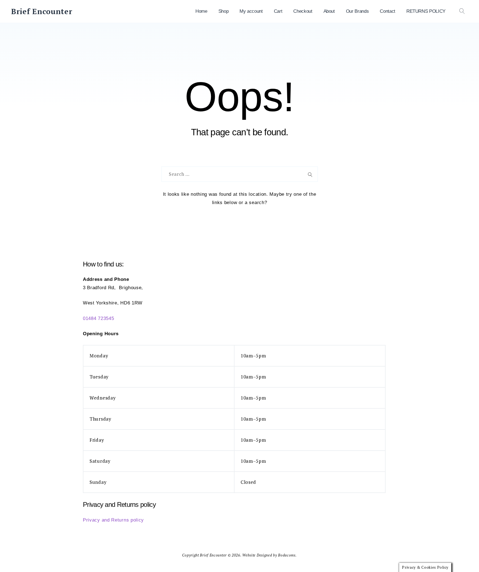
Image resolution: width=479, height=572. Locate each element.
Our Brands (357, 11)
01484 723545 (98, 318)
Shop (223, 11)
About (329, 11)
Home (201, 11)
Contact (387, 11)
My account (251, 11)
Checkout (302, 11)
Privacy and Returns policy (113, 520)
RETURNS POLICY (425, 11)
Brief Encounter (41, 11)
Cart (278, 11)
